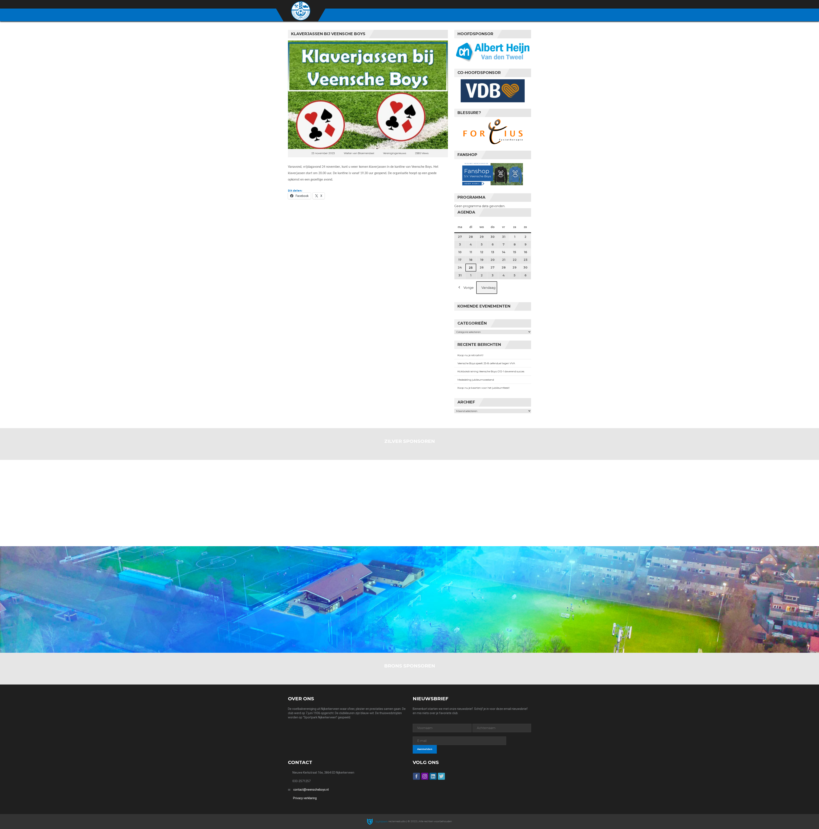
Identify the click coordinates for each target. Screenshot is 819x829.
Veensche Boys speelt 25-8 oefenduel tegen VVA (486, 363)
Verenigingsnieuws (394, 153)
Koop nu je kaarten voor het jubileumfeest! (483, 387)
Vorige (468, 288)
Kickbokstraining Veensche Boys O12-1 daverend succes (490, 371)
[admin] (505, 4)
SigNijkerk (381, 821)
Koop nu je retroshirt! (470, 355)
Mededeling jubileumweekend (475, 379)
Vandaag (488, 288)
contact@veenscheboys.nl (311, 789)
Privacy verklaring (305, 798)
